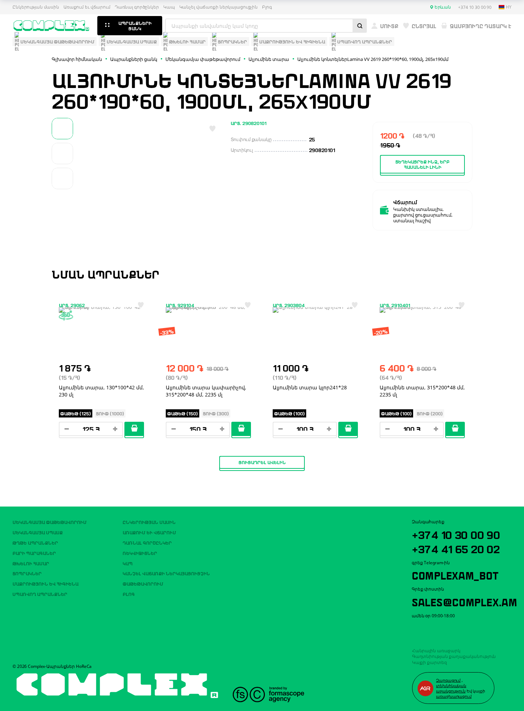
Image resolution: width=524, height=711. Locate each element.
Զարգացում (448, 680)
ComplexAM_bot (455, 574)
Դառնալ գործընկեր (137, 7)
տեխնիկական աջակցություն (451, 688)
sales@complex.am (464, 601)
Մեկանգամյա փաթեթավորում (49, 521)
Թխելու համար (30, 563)
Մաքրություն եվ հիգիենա (45, 583)
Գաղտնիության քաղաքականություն (454, 656)
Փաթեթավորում (143, 583)
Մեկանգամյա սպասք (37, 532)
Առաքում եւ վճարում (87, 7)
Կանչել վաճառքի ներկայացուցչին (218, 7)
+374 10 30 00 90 (456, 534)
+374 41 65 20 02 (456, 548)
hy (509, 7)
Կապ (169, 7)
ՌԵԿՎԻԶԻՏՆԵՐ (140, 552)
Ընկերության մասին (35, 7)
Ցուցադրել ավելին (262, 462)
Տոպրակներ (27, 573)
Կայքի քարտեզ (429, 662)
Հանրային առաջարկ (436, 651)
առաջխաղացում (454, 696)
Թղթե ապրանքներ (35, 542)
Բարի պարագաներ (34, 552)
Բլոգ (267, 7)
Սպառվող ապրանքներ (39, 593)
